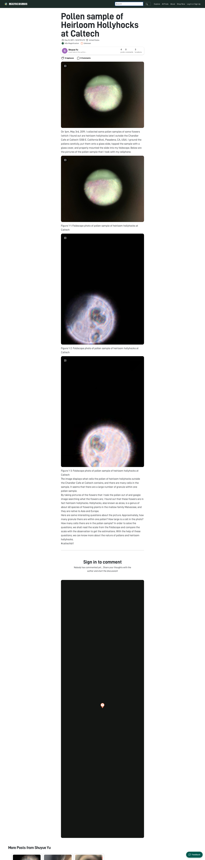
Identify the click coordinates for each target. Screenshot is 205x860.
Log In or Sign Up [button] (193, 4)
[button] (102, 705)
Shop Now (181, 4)
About (172, 4)
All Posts (165, 4)
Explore (157, 4)
